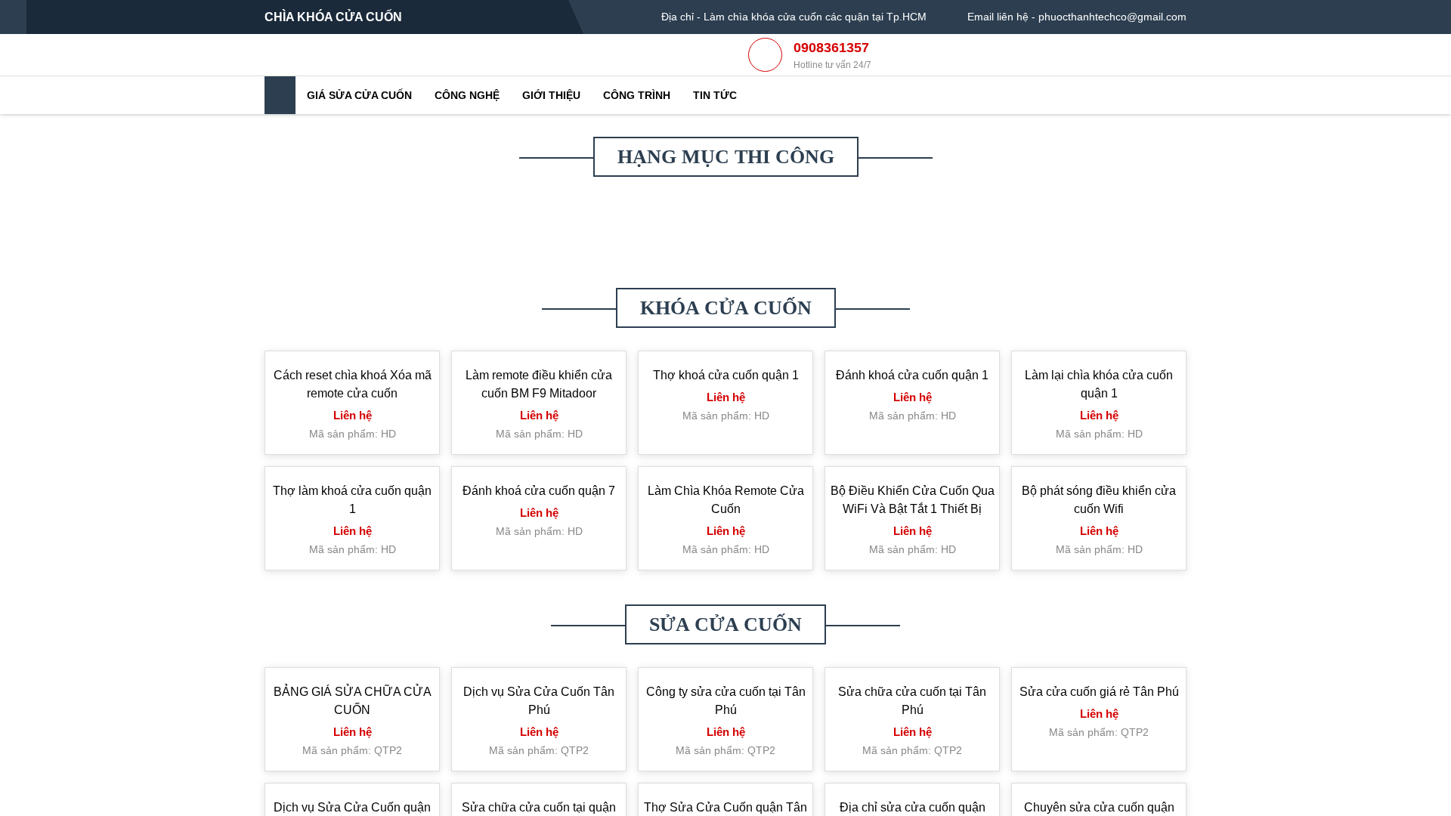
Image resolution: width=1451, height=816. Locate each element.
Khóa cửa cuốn (726, 494)
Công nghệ (467, 122)
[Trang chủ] (280, 122)
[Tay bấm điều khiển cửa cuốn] (1095, 234)
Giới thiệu (551, 122)
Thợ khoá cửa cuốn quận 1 (726, 561)
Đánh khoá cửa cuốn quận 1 (912, 561)
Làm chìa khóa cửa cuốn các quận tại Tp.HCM (815, 17)
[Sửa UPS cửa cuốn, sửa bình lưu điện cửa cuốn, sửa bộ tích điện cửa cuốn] (540, 314)
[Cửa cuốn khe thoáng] (540, 437)
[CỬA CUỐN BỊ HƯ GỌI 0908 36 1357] (725, 416)
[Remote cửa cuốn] (910, 295)
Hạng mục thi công (725, 183)
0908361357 (832, 69)
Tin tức (715, 122)
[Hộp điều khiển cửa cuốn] (355, 416)
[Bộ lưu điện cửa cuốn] (355, 437)
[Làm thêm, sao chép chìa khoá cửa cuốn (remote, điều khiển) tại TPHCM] (725, 280)
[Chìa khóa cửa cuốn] (410, 66)
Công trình (636, 122)
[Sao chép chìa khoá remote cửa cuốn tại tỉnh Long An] (910, 416)
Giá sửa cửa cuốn (359, 122)
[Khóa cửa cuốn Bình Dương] (1095, 416)
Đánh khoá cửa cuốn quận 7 (539, 676)
